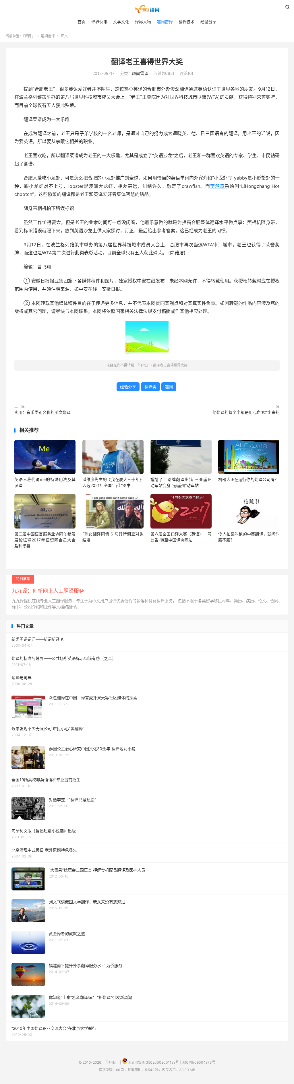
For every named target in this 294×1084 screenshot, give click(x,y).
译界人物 (143, 21)
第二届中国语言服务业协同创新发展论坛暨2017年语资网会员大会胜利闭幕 (45, 539)
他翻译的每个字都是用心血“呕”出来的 (246, 412)
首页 (82, 21)
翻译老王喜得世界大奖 (147, 61)
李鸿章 (217, 186)
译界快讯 (99, 21)
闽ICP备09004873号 (198, 1062)
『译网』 (147, 8)
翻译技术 (187, 21)
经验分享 (208, 21)
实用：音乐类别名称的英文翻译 (42, 412)
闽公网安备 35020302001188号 (153, 1062)
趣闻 (169, 386)
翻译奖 (150, 386)
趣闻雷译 (165, 21)
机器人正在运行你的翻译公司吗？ (248, 479)
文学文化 (121, 21)
